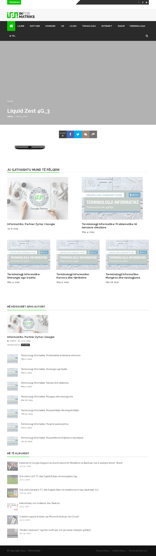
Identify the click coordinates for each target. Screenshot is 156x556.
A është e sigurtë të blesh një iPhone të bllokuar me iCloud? (49, 516)
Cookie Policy (118, 551)
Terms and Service (137, 551)
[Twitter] (146, 2)
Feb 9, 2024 (26, 427)
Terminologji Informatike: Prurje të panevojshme (44, 424)
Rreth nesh (90, 7)
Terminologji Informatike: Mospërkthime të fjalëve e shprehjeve (52, 438)
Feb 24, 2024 (27, 414)
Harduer (50, 26)
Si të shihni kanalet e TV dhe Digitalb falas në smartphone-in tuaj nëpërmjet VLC (59, 490)
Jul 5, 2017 (24, 506)
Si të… (12, 36)
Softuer (35, 26)
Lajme (21, 26)
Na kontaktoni (106, 7)
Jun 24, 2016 (25, 466)
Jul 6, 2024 (12, 228)
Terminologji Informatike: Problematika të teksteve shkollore (50, 355)
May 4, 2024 (88, 232)
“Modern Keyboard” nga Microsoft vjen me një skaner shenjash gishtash (55, 530)
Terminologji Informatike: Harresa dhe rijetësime (44, 383)
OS (62, 26)
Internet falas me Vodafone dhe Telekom (39, 503)
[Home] (11, 26)
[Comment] (85, 134)
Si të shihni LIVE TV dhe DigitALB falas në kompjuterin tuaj (48, 476)
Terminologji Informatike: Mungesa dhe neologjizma (47, 396)
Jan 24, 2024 (26, 441)
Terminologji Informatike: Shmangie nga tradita (44, 369)
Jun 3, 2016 (24, 480)
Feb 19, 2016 (25, 493)
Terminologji (137, 26)
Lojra (73, 26)
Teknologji (89, 26)
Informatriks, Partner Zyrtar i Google (31, 224)
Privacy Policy (102, 551)
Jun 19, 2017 (25, 533)
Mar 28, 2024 (112, 282)
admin (10, 116)
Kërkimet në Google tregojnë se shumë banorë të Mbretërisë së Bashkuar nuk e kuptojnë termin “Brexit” (71, 463)
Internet (106, 26)
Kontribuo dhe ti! (126, 7)
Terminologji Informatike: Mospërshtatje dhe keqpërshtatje (50, 410)
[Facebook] (142, 2)
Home (10, 101)
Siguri (121, 26)
